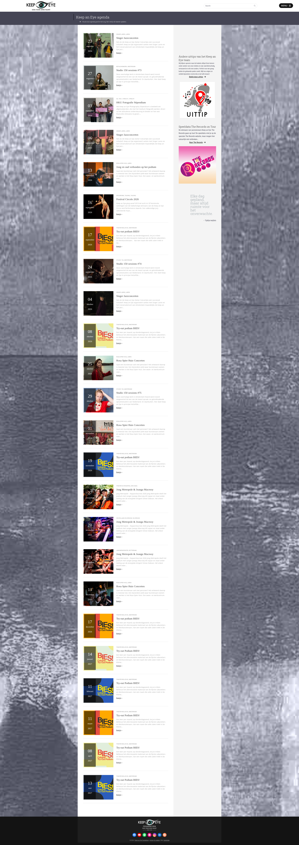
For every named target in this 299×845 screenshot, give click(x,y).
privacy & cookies (155, 840)
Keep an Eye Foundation (142, 840)
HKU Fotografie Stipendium (131, 102)
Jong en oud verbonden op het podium (136, 166)
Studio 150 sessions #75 (128, 392)
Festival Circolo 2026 (127, 199)
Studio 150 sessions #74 (128, 263)
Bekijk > (119, 53)
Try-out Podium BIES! (128, 650)
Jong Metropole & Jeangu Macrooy (134, 489)
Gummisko (166, 840)
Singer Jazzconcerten (127, 37)
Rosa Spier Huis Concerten (130, 360)
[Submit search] (255, 6)
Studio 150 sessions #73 (128, 70)
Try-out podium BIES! (127, 231)
